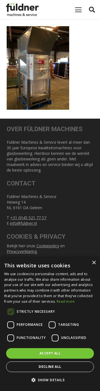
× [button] (94, 263)
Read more (66, 301)
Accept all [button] (50, 353)
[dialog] (50, 324)
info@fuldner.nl (23, 223)
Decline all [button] (50, 366)
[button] (78, 9)
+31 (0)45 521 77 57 (28, 217)
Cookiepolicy (47, 245)
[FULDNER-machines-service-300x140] (22, 9)
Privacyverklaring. (22, 251)
